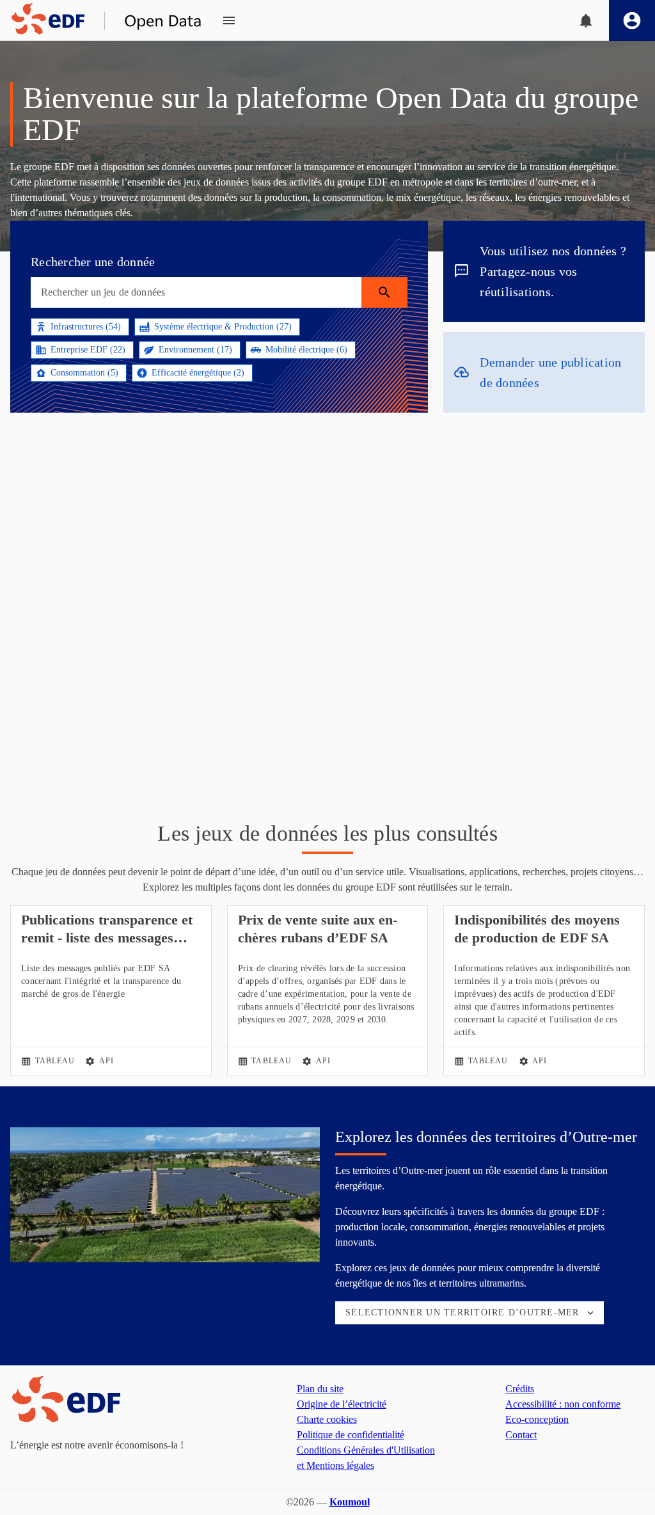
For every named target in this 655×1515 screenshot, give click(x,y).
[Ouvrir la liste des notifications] (586, 20)
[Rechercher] (384, 292)
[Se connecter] (632, 20)
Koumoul (349, 1501)
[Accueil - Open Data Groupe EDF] (101, 20)
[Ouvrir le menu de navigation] (229, 20)
